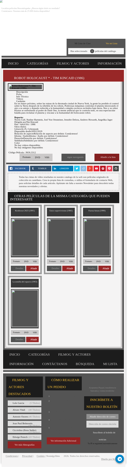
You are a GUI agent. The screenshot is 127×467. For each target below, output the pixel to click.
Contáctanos (54, 364)
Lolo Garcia (26, 403)
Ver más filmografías (25, 445)
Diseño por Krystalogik (112, 459)
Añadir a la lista (108, 157)
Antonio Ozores (26, 416)
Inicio (13, 63)
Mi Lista (110, 364)
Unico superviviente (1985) (60, 210)
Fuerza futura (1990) (96, 210)
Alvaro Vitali (26, 410)
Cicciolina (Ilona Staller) (26, 431)
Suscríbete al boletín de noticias (104, 433)
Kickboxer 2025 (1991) (25, 210)
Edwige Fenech (26, 437)
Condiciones (12, 456)
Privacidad (27, 456)
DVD (37, 157)
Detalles (19, 268)
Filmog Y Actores (73, 63)
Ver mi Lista (111, 43)
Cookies (41, 456)
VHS (47, 157)
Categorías (37, 63)
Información (110, 63)
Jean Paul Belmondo (26, 424)
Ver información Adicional (63, 441)
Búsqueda (85, 364)
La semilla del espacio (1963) (25, 282)
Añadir (34, 268)
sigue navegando (75, 157)
